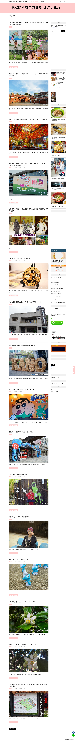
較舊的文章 (12, 728)
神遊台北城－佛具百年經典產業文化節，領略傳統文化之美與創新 (28, 119)
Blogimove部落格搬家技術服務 (69, 739)
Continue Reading (13, 67)
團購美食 (10, 1)
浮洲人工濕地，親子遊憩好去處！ (19, 474)
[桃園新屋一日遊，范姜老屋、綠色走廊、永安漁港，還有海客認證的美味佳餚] (28, 93)
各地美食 (20, 1)
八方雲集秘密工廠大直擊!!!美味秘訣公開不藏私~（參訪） (25, 302)
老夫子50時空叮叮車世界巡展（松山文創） (21, 432)
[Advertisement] (58, 50)
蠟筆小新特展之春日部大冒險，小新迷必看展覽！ (23, 389)
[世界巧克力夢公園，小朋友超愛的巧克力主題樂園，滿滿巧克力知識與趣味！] (28, 230)
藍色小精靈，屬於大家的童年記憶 (19, 559)
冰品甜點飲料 (25, 1)
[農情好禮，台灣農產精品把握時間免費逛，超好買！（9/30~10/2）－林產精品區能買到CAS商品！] (28, 182)
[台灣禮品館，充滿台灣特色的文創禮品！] (28, 275)
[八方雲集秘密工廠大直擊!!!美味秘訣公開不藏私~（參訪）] (28, 319)
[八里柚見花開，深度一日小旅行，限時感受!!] (28, 619)
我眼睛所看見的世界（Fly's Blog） (37, 7)
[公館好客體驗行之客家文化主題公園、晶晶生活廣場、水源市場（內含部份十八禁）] (28, 703)
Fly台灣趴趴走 (35, 1)
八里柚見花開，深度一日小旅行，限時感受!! (22, 602)
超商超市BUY (15, 1)
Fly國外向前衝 (42, 1)
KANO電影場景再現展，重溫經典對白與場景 (22, 345)
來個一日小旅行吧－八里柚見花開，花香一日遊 (22, 644)
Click (74, 370)
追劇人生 (30, 1)
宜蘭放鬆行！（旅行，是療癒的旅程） (20, 517)
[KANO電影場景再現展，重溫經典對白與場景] (28, 363)
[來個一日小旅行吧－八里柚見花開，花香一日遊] (28, 660)
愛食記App (55, 334)
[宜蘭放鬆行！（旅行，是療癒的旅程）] (28, 534)
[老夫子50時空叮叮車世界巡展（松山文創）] (28, 449)
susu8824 (15, 121)
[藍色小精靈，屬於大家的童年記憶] (28, 576)
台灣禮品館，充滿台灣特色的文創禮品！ (20, 258)
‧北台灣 (10, 167)
